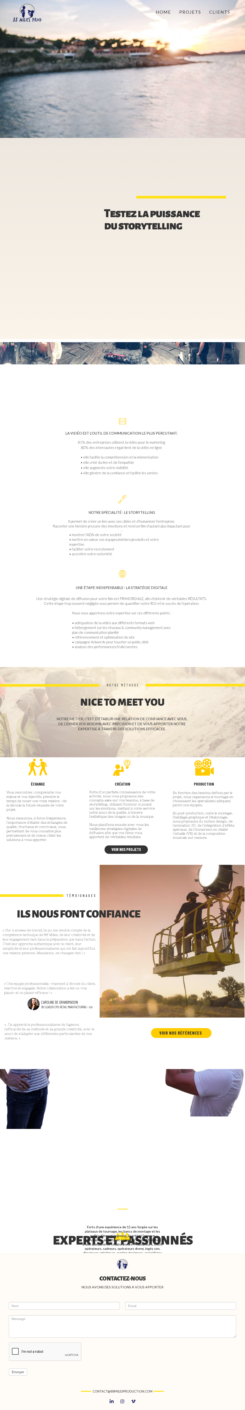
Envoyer (18, 1372)
